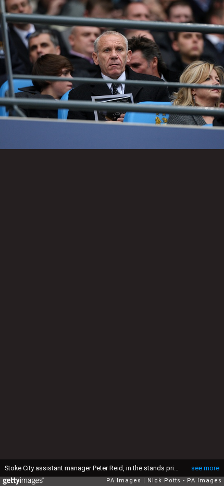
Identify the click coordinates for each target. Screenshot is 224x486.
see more (205, 468)
